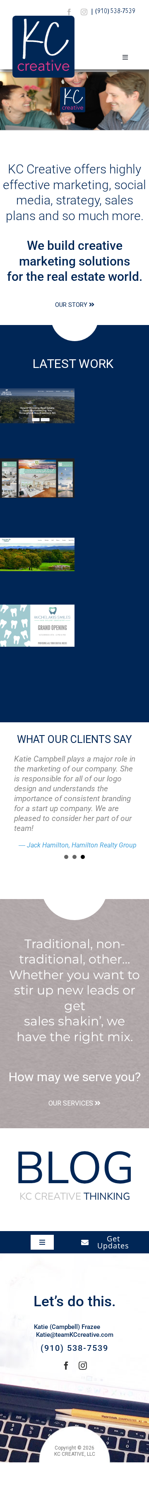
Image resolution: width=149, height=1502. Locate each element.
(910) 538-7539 (115, 11)
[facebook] (69, 12)
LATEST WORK (74, 363)
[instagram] (84, 12)
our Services (70, 1103)
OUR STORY (71, 304)
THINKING (74, 1196)
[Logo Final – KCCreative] (43, 19)
